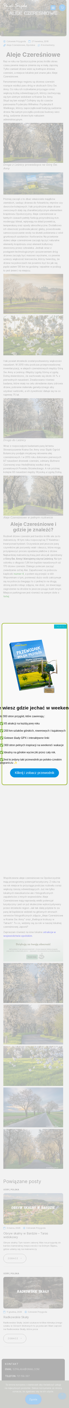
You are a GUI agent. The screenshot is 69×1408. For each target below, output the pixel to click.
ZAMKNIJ (60, 626)
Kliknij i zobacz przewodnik (34, 773)
